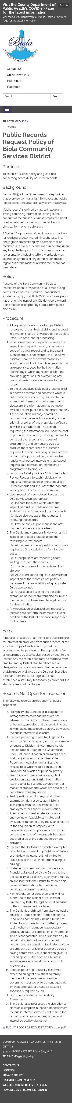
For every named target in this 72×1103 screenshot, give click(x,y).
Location (9, 1070)
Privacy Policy (13, 1075)
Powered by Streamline (19, 1090)
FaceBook (13, 86)
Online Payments (18, 74)
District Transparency (19, 1080)
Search (56, 96)
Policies (11, 127)
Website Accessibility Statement (26, 1085)
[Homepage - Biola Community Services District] (36, 45)
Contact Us (14, 69)
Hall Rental (14, 80)
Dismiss (64, 5)
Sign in (42, 1090)
